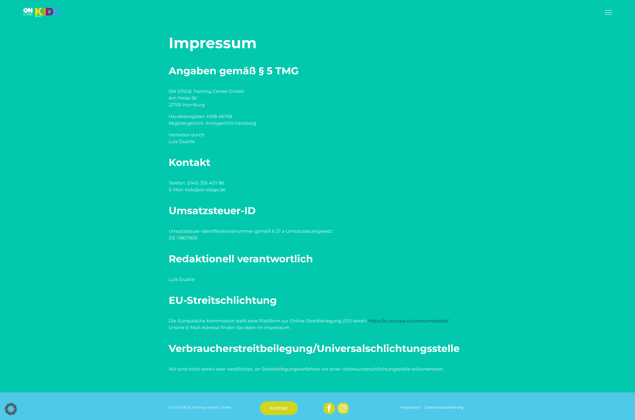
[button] (11, 409)
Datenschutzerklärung (444, 407)
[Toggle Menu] (608, 12)
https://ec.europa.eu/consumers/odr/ (408, 321)
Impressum (411, 407)
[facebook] (329, 408)
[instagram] (343, 408)
